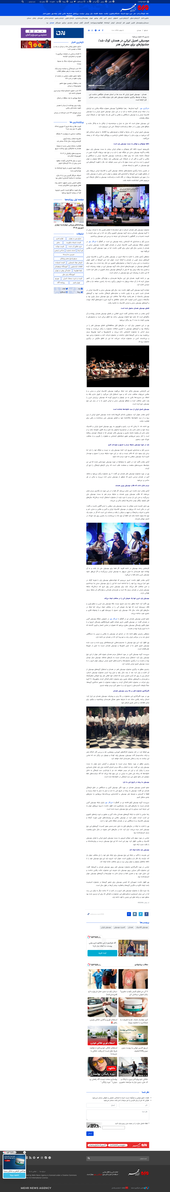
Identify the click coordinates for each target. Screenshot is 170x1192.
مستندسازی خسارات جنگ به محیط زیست (69, 62)
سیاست (82, 13)
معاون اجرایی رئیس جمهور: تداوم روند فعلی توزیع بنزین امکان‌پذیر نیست (68, 184)
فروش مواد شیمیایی (75, 262)
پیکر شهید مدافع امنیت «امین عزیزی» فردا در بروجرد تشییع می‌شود (68, 191)
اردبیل (110, 18)
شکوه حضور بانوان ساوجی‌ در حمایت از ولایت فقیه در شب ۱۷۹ (68, 77)
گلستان (86, 23)
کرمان (113, 23)
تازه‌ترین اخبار (77, 42)
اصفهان (115, 18)
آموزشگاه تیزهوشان (61, 266)
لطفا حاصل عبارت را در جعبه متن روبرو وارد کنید (132, 1123)
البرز (105, 18)
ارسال (90, 1133)
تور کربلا (80, 250)
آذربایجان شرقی (135, 18)
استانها (146, 30)
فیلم (59, 13)
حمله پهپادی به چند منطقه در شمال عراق (69, 99)
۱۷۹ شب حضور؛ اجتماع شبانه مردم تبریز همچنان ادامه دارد (67, 92)
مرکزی (64, 23)
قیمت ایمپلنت (60, 262)
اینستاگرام (80, 2)
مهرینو (57, 278)
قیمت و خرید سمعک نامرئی (72, 278)
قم (124, 23)
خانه (147, 13)
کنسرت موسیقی (119, 927)
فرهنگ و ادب (141, 13)
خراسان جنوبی (69, 18)
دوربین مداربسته (68, 254)
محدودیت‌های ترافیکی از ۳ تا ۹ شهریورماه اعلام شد (70, 154)
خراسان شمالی (49, 18)
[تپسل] (88, 937)
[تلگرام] (49, 1158)
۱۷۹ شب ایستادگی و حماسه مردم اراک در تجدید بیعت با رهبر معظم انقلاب (68, 70)
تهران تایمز (76, 282)
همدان (52, 23)
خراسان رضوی (59, 18)
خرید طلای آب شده (75, 246)
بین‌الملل (75, 13)
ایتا (58, 2)
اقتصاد (96, 13)
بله (88, 2)
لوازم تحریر (59, 238)
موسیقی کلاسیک (142, 927)
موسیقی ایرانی (106, 927)
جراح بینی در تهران (75, 238)
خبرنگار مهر (92, 241)
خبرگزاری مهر (144, 108)
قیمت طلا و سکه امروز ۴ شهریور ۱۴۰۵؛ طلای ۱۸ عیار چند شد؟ (68, 127)
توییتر (71, 2)
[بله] (45, 1158)
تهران (91, 18)
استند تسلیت (70, 250)
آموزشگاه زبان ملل (68, 274)
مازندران (69, 23)
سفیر (58, 242)
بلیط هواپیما (78, 270)
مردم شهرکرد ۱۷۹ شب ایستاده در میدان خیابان (67, 114)
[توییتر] (38, 1158)
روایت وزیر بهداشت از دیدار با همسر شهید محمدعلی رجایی (69, 106)
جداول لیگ (42, 2)
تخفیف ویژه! (14, 1175)
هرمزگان (58, 23)
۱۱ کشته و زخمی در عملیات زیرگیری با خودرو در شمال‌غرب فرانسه (68, 55)
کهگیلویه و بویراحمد (96, 23)
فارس (133, 23)
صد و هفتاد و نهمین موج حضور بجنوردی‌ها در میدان (70, 84)
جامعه (101, 13)
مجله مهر (54, 13)
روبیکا (64, 2)
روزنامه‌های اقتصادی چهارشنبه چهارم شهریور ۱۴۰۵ (71, 226)
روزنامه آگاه (61, 282)
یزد (47, 23)
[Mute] (124, 954)
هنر (134, 13)
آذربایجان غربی (124, 18)
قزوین (128, 23)
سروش (103, 2)
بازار (91, 13)
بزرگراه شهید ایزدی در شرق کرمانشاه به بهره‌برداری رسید (68, 169)
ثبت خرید (102, 953)
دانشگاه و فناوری (114, 13)
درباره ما (42, 1171)
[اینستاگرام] (42, 1158)
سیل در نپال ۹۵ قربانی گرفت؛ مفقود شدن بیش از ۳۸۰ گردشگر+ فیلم (68, 162)
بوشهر (96, 18)
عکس (64, 13)
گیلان (81, 23)
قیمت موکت (60, 246)
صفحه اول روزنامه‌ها (74, 199)
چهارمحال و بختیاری (82, 18)
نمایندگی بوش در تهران (63, 270)
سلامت (106, 13)
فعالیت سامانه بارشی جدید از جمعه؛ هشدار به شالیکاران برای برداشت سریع (68, 147)
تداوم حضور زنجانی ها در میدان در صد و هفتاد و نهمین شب (67, 48)
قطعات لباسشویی (76, 266)
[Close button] (24, 1152)
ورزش (87, 13)
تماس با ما (32, 1171)
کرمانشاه (107, 23)
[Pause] (121, 954)
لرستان (76, 23)
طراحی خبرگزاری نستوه (137, 1188)
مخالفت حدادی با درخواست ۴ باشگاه (68, 134)
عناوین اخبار (145, 18)
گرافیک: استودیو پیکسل (119, 1188)
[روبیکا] (34, 1158)
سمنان (29, 18)
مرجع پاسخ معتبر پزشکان (68, 258)
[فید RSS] (30, 1158)
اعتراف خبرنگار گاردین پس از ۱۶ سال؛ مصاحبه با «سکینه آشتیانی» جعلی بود (68, 176)
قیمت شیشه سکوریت (73, 242)
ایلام (100, 18)
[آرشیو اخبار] (26, 1158)
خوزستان (40, 18)
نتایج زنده (52, 2)
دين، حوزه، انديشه (126, 13)
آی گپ (95, 2)
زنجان (34, 18)
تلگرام (110, 2)
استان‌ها (69, 13)
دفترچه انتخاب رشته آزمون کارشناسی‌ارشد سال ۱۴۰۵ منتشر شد (69, 140)
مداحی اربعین (59, 250)
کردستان (118, 23)
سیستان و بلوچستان (142, 23)
